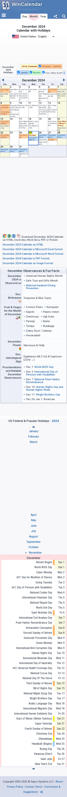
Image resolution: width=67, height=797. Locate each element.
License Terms (33, 786)
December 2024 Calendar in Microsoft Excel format (33, 249)
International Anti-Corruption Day (34, 648)
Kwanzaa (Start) (43, 754)
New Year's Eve (43, 764)
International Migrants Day (37, 708)
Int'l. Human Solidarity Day (52, 123)
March (33, 442)
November (35, 552)
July (33, 531)
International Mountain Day (37, 658)
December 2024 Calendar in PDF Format (26, 258)
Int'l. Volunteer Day (43, 90)
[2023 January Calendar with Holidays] (33, 769)
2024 (41, 80)
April (33, 515)
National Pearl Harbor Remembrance (43, 381)
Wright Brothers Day (23, 127)
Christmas (32, 135)
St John (51, 140)
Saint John (46, 759)
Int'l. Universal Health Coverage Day (43, 112)
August (33, 536)
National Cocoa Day (41, 673)
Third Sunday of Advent (39, 683)
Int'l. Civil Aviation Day (62, 90)
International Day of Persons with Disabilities (42, 373)
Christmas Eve (44, 733)
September (34, 542)
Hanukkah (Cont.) (43, 136)
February (33, 436)
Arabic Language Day (33, 122)
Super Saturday (43, 723)
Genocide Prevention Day (14, 106)
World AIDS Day (43, 367)
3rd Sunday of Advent (5, 122)
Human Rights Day (23, 106)
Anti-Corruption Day (14, 115)
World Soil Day (44, 607)
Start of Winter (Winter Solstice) (62, 123)
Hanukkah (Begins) (33, 139)
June (34, 525)
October (34, 547)
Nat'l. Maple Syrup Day (23, 122)
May (33, 520)
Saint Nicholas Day (41, 612)
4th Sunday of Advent (5, 136)
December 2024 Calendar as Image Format (28, 263)
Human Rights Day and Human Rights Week (44, 388)
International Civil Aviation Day (35, 617)
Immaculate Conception (5, 107)
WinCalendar (27, 4)
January (33, 431)
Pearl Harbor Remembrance (62, 96)
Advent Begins (44, 562)
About (59, 781)
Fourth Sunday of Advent (38, 728)
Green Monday (44, 643)
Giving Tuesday (44, 582)
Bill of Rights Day (42, 688)
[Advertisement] (33, 49)
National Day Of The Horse (37, 678)
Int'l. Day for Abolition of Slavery (14, 96)
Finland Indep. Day (52, 95)
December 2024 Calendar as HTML (23, 244)
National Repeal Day (41, 602)
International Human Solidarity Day (33, 713)
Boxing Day (43, 140)
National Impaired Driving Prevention (40, 287)
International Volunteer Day (37, 597)
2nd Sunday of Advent (5, 113)
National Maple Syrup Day (38, 693)
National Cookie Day (41, 592)
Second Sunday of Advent (37, 632)
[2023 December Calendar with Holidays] (33, 427)
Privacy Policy (15, 786)
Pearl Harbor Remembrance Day (34, 622)
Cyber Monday (44, 572)
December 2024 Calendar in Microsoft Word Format (33, 253)
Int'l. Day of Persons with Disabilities (23, 97)
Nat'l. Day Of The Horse (52, 111)
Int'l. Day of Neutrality (43, 106)
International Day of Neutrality (35, 663)
